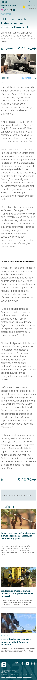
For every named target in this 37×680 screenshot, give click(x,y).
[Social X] (5, 10)
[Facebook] (8, 10)
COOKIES (3, 677)
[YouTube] (14, 10)
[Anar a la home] (2, 10)
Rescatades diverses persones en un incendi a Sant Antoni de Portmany (16, 642)
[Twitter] (18, 48)
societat (6, 14)
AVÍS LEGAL (19, 677)
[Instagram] (11, 10)
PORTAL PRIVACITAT (27, 677)
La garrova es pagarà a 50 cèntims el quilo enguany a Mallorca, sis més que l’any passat (18, 536)
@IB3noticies (27, 78)
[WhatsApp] (31, 48)
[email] (28, 48)
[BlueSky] (17, 10)
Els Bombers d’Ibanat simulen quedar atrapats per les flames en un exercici (17, 593)
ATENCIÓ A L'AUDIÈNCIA (11, 677)
